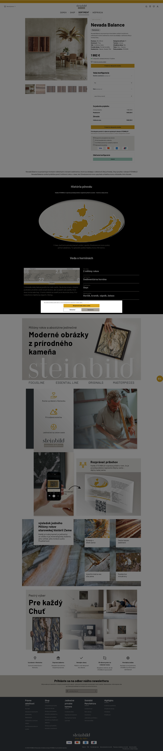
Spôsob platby (133, 747)
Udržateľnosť (88, 708)
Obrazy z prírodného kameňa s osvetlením (51, 727)
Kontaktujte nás (94, 747)
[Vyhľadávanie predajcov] (150, 6)
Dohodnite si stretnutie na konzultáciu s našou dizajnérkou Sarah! (110, 133)
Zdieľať (113, 159)
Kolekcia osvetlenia (110, 705)
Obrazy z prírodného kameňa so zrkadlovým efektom (51, 719)
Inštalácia (107, 711)
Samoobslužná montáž (106, 747)
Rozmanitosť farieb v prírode (70, 719)
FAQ (88, 747)
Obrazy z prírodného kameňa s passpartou (51, 713)
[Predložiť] (95, 691)
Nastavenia (90, 309)
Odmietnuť (72, 309)
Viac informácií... (86, 302)
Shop (47, 700)
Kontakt (27, 708)
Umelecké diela (69, 711)
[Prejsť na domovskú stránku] (81, 7)
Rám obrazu (88, 711)
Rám (94, 89)
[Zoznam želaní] (154, 6)
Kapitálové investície (71, 715)
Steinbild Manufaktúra (90, 702)
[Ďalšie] (85, 78)
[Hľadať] (146, 6)
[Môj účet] (157, 6)
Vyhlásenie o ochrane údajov (31, 722)
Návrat (84, 747)
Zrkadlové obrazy (109, 708)
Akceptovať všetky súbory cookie (81, 305)
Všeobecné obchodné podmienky (31, 713)
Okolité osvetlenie (98, 75)
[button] (112, 76)
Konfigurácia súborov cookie (31, 727)
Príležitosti (107, 715)
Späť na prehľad (96, 19)
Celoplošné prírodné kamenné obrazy (51, 707)
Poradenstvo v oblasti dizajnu (130, 748)
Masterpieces (95, 30)
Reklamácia (28, 717)
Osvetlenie (88, 715)
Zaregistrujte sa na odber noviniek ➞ (81, 1)
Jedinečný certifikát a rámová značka (91, 719)
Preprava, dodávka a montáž (120, 747)
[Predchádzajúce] (81, 78)
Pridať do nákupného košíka (113, 66)
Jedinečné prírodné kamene (69, 703)
